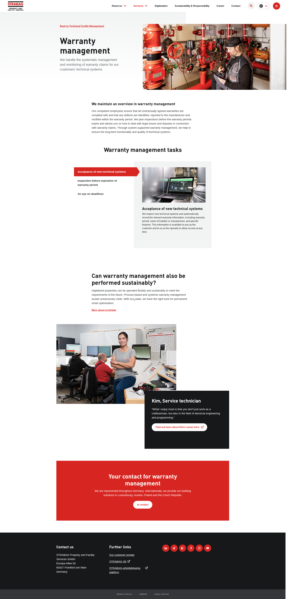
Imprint (143, 594)
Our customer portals (121, 555)
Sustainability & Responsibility (192, 6)
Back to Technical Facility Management (82, 26)
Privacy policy (124, 594)
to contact (142, 504)
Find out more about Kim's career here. (178, 427)
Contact (235, 6)
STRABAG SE (117, 561)
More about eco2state (104, 310)
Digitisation (161, 6)
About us (117, 6)
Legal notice (162, 594)
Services (138, 6)
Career (220, 6)
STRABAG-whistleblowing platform (124, 570)
